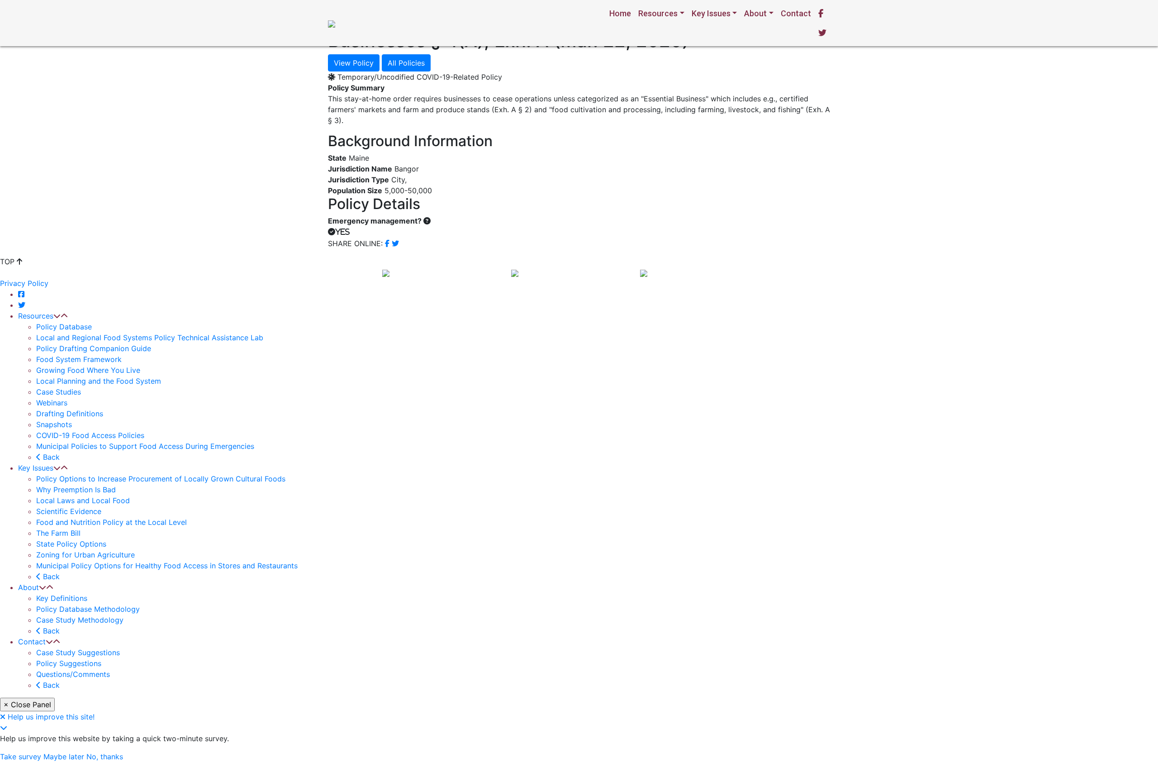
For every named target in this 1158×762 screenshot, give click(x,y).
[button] (57, 315)
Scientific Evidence (68, 511)
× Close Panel (27, 704)
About (755, 13)
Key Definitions (61, 598)
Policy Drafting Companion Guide (93, 348)
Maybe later (63, 756)
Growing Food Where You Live (88, 370)
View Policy (354, 62)
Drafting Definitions (69, 413)
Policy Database (64, 326)
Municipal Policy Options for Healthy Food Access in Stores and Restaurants (167, 565)
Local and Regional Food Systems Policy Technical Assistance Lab (149, 337)
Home (620, 13)
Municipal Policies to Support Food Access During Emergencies (145, 446)
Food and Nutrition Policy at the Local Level (111, 522)
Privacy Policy (24, 283)
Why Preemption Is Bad (76, 489)
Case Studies (58, 391)
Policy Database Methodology (88, 609)
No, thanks (104, 756)
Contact (796, 13)
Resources (658, 13)
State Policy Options (71, 543)
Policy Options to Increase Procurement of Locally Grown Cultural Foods (160, 478)
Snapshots (54, 424)
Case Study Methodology (79, 619)
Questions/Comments (73, 674)
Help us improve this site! (51, 716)
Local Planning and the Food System (98, 381)
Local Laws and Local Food (83, 500)
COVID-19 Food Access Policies (90, 435)
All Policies (406, 62)
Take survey (20, 756)
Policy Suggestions (68, 663)
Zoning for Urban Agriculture (85, 554)
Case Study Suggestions (78, 652)
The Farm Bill (58, 533)
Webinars (51, 402)
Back (50, 457)
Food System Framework (79, 359)
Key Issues (711, 13)
